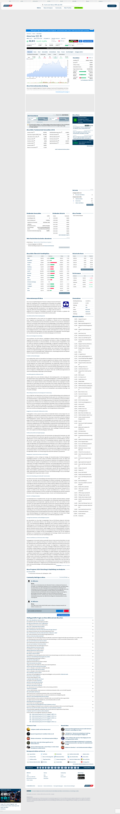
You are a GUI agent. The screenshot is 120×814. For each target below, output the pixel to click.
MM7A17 (68, 121)
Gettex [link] (28, 264)
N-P (62, 767)
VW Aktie (45, 762)
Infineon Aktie (33, 756)
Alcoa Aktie (39, 33)
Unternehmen (52, 52)
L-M (58, 767)
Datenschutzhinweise (49, 245)
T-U (71, 767)
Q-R (65, 767)
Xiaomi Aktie (59, 762)
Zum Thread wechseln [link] (63, 615)
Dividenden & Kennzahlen (32, 54)
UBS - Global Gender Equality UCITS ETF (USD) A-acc (40, 719)
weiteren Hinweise (40, 122)
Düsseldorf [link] (29, 260)
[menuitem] (34, 775)
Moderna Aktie (86, 754)
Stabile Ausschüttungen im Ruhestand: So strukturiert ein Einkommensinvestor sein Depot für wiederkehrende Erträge (78, 743)
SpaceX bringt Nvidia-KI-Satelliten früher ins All (42, 734)
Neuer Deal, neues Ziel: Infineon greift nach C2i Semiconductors (42, 742)
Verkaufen (76, 41)
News (58, 52)
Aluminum (88, 311)
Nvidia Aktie (59, 754)
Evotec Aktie (85, 756)
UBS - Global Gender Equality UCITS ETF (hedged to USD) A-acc (42, 716)
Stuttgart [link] (29, 284)
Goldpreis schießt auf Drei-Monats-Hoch (40, 729)
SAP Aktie (45, 754)
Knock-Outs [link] (78, 200)
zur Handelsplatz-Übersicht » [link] (87, 80)
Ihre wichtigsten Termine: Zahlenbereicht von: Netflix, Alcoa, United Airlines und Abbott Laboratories (82, 127)
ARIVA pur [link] (46, 776)
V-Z (75, 767)
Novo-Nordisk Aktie (74, 756)
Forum (63, 52)
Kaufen (71, 41)
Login (66, 611)
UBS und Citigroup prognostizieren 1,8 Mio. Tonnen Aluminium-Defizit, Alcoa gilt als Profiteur (82, 137)
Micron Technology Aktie (48, 756)
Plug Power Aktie (46, 759)
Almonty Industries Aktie (34, 762)
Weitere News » (90, 146)
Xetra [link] (28, 290)
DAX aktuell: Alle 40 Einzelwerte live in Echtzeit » (83, 764)
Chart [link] (39, 52)
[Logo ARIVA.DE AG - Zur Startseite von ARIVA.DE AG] (29, 791)
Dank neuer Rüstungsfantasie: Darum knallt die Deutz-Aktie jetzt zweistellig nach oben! (78, 729)
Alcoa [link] (32, 583)
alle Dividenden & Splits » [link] (64, 235)
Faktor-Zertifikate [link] (79, 203)
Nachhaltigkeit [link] (69, 52)
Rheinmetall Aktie (60, 756)
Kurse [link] (35, 52)
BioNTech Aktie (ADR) (74, 754)
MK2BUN (65, 121)
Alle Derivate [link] (90, 204)
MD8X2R (60, 121)
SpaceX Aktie (32, 754)
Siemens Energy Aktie (61, 759)
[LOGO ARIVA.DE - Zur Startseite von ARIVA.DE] (7, 6)
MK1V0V (62, 121)
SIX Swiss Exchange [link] (31, 281)
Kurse (49, 54)
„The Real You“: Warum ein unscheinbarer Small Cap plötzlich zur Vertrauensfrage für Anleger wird (77, 733)
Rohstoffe (88, 309)
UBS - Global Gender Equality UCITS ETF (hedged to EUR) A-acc (42, 718)
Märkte (39, 8)
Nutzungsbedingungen (58, 786)
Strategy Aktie (86, 762)
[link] (71, 41)
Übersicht (29, 52)
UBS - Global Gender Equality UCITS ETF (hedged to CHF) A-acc (42, 721)
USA (86, 307)
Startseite (29, 33)
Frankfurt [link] (29, 262)
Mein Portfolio (67, 8)
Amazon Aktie (73, 762)
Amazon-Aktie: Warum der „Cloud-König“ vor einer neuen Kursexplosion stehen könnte (45, 747)
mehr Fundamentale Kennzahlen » (62, 149)
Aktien (33, 33)
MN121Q (28, 122)
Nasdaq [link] (29, 275)
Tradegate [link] (29, 286)
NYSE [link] (28, 277)
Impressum (40, 786)
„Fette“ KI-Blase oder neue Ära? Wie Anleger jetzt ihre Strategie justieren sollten (78, 738)
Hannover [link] (29, 269)
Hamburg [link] (29, 266)
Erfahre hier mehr (64, 674)
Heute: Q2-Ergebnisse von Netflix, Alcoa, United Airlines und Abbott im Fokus (81, 132)
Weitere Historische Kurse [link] (87, 269)
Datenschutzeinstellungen (69, 786)
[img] (35, 43)
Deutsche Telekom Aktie (75, 759)
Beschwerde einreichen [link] (32, 778)
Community (58, 8)
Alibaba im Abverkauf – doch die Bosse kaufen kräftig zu (44, 738)
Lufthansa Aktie (33, 759)
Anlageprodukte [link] (79, 52)
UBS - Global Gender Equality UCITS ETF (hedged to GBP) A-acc (42, 714)
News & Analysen (48, 8)
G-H (52, 767)
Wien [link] (28, 288)
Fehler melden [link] (30, 780)
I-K (55, 767)
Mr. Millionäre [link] (34, 581)
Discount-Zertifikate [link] (79, 194)
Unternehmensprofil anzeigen (62, 92)
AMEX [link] (28, 258)
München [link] (29, 273)
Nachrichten (43, 54)
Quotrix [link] (29, 279)
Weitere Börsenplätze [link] (64, 293)
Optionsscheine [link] (79, 198)
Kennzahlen (45, 52)
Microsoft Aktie (86, 759)
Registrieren (59, 611)
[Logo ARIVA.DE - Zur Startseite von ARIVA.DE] (88, 786)
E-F (48, 767)
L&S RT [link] (28, 271)
